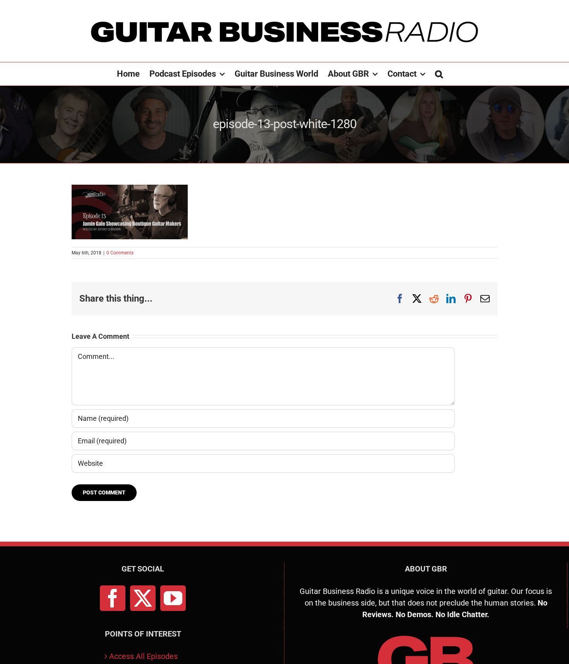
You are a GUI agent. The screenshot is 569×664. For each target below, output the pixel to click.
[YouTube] (173, 598)
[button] (439, 74)
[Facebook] (112, 598)
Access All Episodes (143, 656)
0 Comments (120, 253)
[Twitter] (143, 598)
